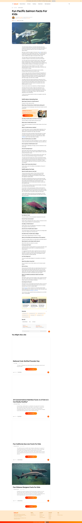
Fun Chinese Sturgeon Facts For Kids (26, 487)
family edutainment (42, 517)
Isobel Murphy (20, 18)
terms (58, 513)
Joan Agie (15, 363)
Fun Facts (28, 3)
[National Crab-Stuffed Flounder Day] (31, 348)
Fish (29, 321)
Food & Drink (19, 372)
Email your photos (28, 115)
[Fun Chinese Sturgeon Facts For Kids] (31, 474)
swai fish (36, 290)
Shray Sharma (28, 18)
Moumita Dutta (16, 446)
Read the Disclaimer (26, 331)
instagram (50, 516)
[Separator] (49, 331)
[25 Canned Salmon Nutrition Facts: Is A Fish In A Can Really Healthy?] (31, 386)
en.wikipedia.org (24, 313)
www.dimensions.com (32, 313)
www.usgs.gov (33, 315)
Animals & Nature (25, 321)
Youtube (50, 518)
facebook (50, 513)
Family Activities (22, 3)
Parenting (34, 3)
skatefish (31, 290)
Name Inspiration (47, 3)
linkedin (50, 517)
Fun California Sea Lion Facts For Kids (27, 444)
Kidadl (12, 7)
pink (40, 52)
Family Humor (40, 3)
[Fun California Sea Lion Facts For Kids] (31, 430)
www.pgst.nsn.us (39, 315)
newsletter (41, 516)
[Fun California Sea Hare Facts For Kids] (34, 301)
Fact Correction (44, 331)
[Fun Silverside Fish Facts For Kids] (26, 301)
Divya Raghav (21, 17)
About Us (41, 513)
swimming (23, 136)
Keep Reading (32, 369)
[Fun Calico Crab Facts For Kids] (42, 301)
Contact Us (32, 513)
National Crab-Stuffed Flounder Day (26, 361)
